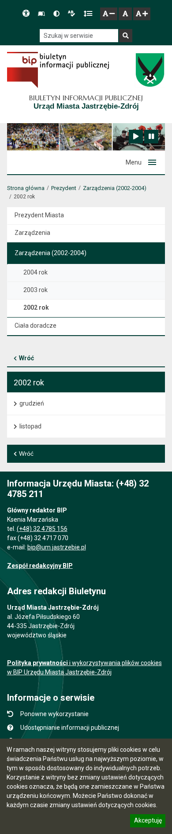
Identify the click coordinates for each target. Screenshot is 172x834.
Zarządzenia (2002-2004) (114, 188)
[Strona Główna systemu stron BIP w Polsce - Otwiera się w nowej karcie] (58, 70)
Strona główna (26, 188)
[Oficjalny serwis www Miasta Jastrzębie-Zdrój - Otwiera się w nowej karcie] (150, 70)
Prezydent (63, 188)
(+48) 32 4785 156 (42, 528)
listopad (30, 426)
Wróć (26, 358)
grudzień (31, 403)
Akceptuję (148, 822)
